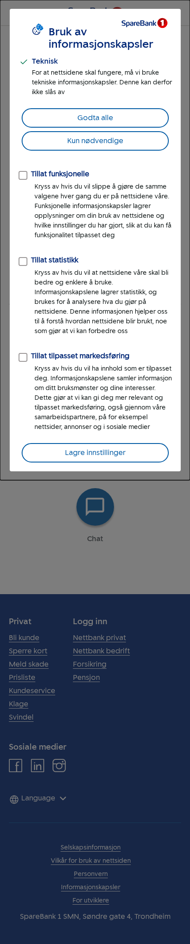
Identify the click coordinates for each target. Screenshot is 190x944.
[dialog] (95, 240)
